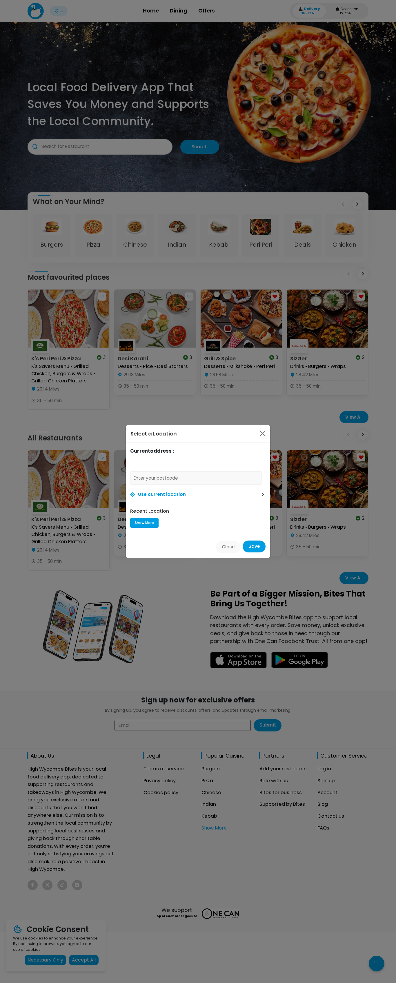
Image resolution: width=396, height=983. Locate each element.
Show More (144, 522)
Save (254, 546)
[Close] (262, 433)
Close (228, 547)
